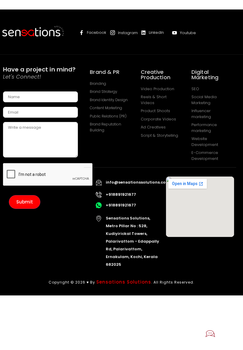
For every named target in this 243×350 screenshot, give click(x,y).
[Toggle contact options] (210, 333)
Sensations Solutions (123, 282)
